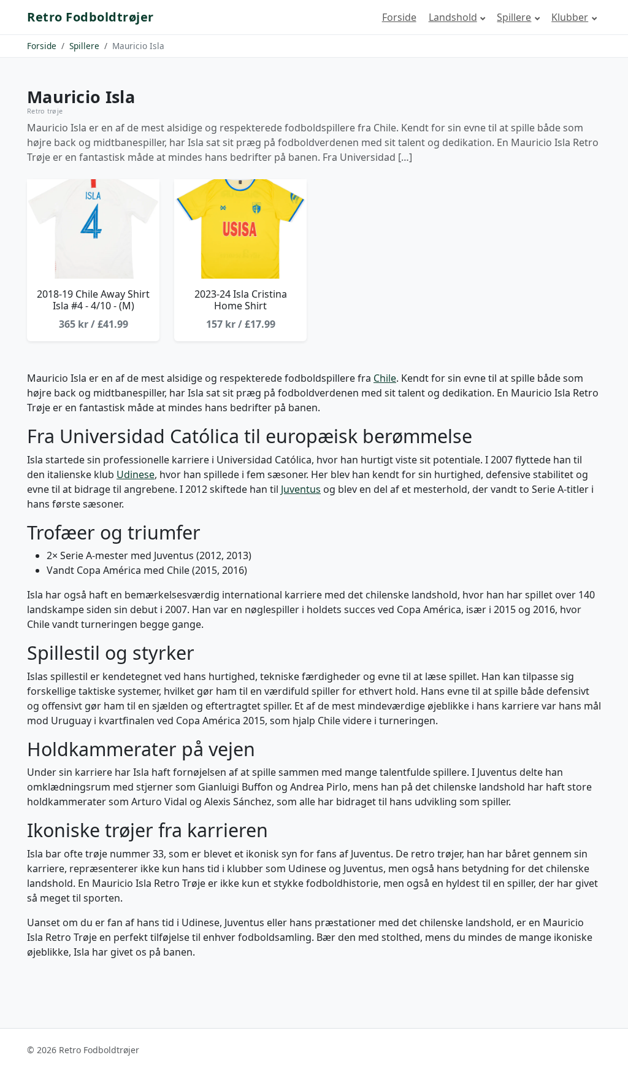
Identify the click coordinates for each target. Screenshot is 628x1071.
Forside (399, 17)
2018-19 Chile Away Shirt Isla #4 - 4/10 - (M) (93, 299)
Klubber (569, 17)
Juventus (301, 489)
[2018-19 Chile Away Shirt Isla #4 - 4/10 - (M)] (93, 229)
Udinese (136, 474)
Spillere (514, 17)
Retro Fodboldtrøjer (90, 17)
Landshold (453, 17)
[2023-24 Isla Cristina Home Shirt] (240, 229)
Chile (384, 378)
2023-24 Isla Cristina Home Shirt (240, 299)
